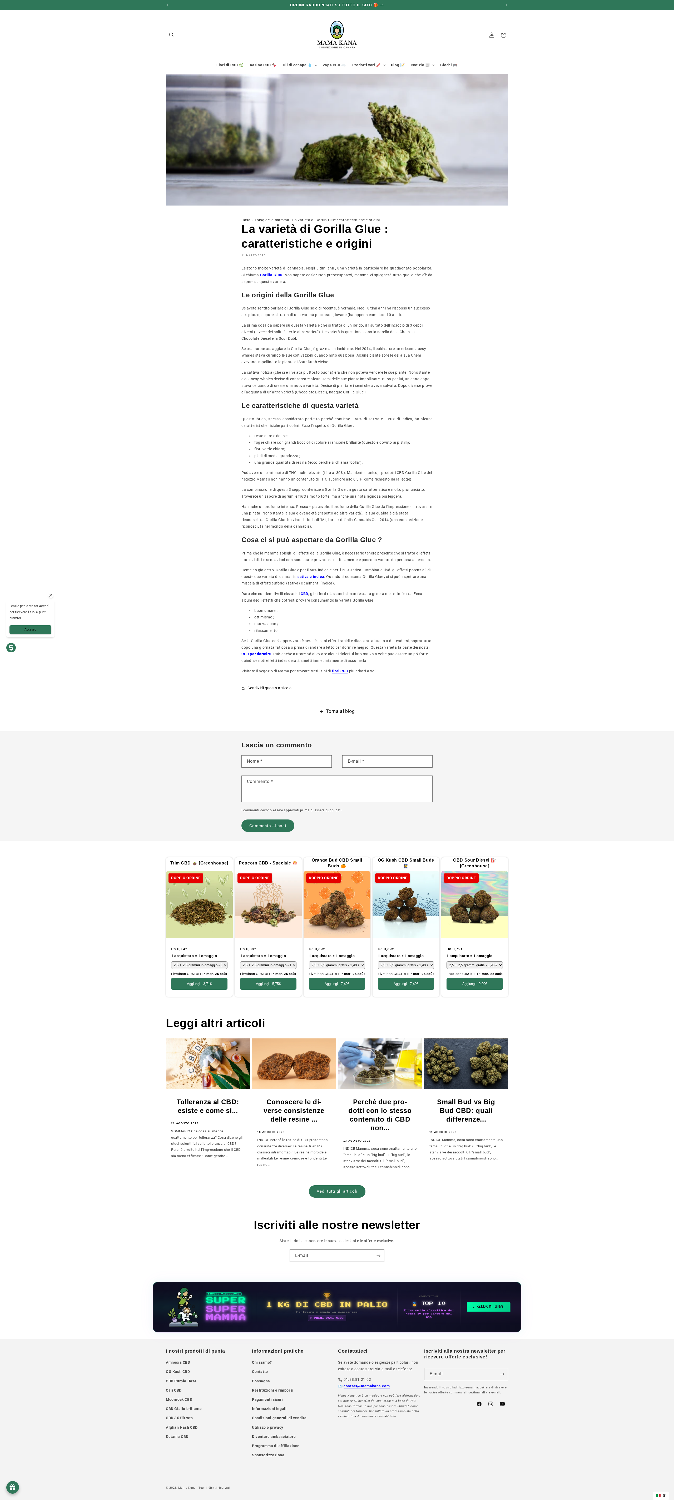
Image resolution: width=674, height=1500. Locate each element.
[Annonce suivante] (506, 5)
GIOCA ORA (490, 1306)
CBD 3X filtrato (179, 1418)
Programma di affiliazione (276, 1446)
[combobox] (661, 1496)
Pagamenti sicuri (267, 1399)
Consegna (261, 1381)
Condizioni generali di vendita (279, 1418)
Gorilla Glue (271, 275)
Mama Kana (187, 1487)
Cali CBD (174, 1390)
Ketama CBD (177, 1436)
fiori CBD (340, 671)
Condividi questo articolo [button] (269, 688)
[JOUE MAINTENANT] (337, 1307)
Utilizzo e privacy (267, 1427)
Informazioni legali (269, 1409)
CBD (304, 594)
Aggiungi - (199, 984)
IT (664, 1496)
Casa (245, 220)
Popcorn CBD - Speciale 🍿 (268, 863)
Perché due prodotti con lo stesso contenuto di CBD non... (380, 1115)
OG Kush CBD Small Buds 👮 (406, 863)
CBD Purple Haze (181, 1381)
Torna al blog (340, 711)
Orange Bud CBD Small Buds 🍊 (337, 863)
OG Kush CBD (178, 1371)
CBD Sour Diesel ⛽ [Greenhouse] (474, 863)
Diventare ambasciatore (274, 1436)
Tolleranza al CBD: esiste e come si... (208, 1106)
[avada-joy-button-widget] (12, 1487)
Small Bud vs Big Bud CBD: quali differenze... (466, 1110)
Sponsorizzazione (268, 1455)
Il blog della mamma (271, 220)
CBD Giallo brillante (184, 1409)
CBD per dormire (256, 654)
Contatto (260, 1371)
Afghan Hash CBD (182, 1427)
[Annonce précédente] (168, 5)
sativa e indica (311, 576)
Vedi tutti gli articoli (337, 1191)
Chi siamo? (262, 1362)
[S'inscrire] (378, 1255)
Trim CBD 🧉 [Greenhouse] (199, 863)
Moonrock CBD (179, 1399)
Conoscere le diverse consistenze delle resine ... (294, 1110)
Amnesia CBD (178, 1362)
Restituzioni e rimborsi (273, 1390)
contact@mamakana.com (367, 1386)
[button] (171, 35)
